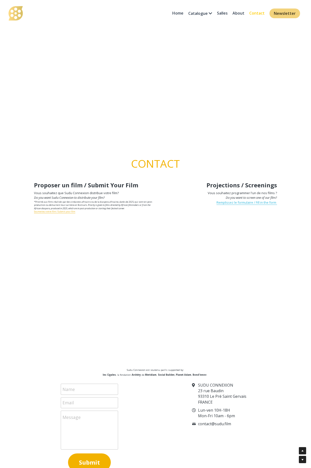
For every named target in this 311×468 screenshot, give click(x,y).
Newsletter (285, 13)
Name (68, 389)
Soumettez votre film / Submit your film (54, 211)
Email (68, 403)
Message (71, 417)
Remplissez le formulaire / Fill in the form (246, 202)
